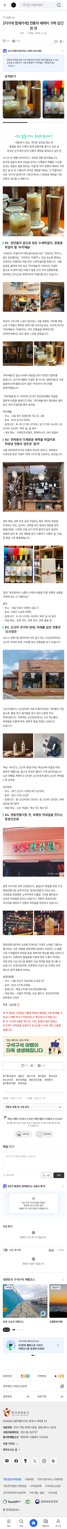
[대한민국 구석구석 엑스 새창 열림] (35, 1461)
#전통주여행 (9, 1083)
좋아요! (26, 1134)
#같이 (21, 1076)
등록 (58, 1175)
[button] (32, 1355)
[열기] (60, 1107)
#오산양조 (8, 1079)
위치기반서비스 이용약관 (50, 1479)
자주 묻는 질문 (36, 1492)
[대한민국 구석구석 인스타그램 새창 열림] (44, 1461)
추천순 (61, 1250)
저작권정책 (35, 1486)
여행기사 (10, 17)
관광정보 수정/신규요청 (15, 1386)
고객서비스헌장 (53, 1486)
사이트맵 (52, 1492)
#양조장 (53, 1076)
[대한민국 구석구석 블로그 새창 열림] (7, 1461)
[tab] (9, 1523)
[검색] (59, 5)
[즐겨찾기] (54, 41)
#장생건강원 (35, 1079)
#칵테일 (22, 1083)
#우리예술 (21, 1079)
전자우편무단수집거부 (14, 1492)
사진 (48, 1175)
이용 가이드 (9, 1443)
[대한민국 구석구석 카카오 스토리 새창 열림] (25, 1461)
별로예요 (47, 1134)
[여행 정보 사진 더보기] (33, 211)
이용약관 (29, 1479)
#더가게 (31, 1076)
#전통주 (49, 1079)
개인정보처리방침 (12, 1479)
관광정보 (7, 1396)
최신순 (51, 1250)
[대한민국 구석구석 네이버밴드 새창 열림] (53, 1461)
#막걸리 (42, 1076)
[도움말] (63, 50)
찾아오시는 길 (10, 1449)
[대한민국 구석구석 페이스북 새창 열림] (16, 1461)
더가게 (12, 1004)
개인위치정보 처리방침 (14, 1486)
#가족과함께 (9, 1076)
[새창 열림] (12, 1501)
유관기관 (41, 1396)
